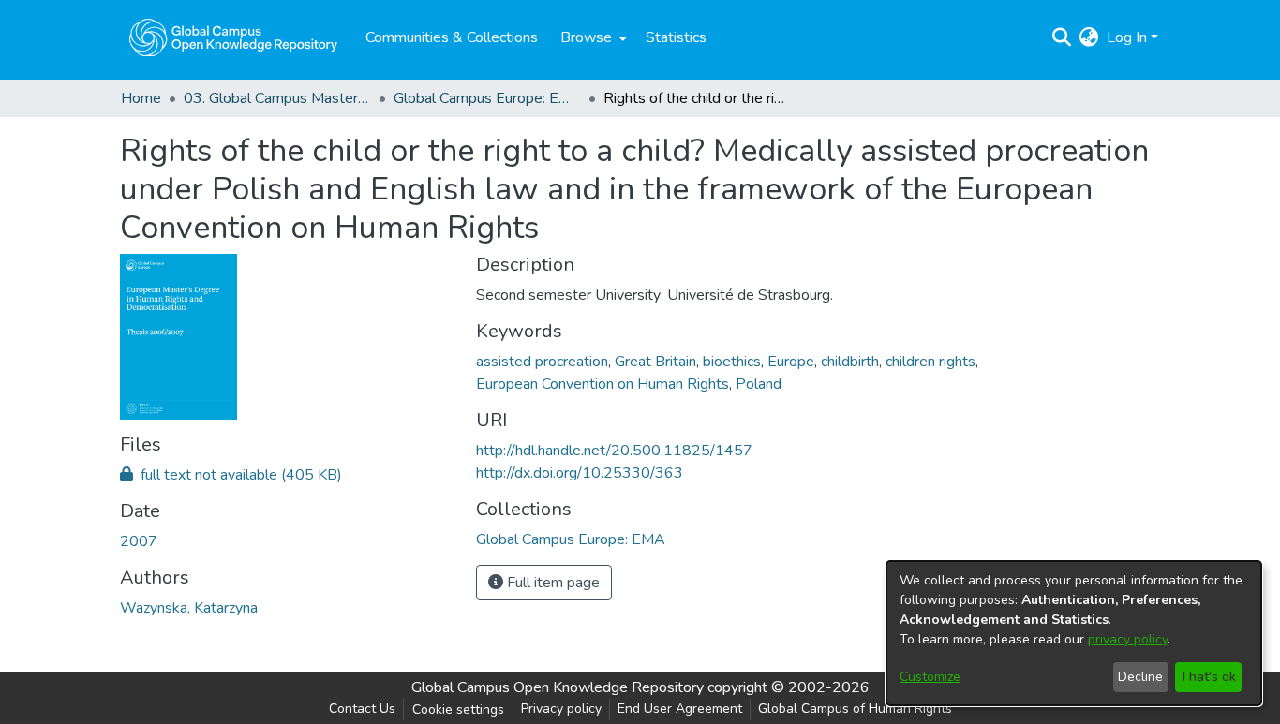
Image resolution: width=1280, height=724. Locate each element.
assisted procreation (542, 361)
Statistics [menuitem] (676, 37)
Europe (790, 361)
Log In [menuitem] (1127, 37)
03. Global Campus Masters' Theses (277, 98)
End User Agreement (680, 708)
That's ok (1208, 677)
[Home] (233, 37)
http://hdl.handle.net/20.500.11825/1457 (614, 450)
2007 (138, 541)
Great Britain (655, 361)
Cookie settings (458, 709)
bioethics (732, 361)
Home (141, 98)
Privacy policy (561, 708)
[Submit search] (1062, 37)
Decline (1140, 677)
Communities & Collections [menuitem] (451, 37)
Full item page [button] (551, 582)
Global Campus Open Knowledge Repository (557, 687)
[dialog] (1073, 633)
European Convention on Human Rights (602, 384)
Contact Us (362, 708)
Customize (930, 677)
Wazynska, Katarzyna (189, 608)
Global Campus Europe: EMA (487, 98)
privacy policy (1128, 639)
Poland (758, 384)
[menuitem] (592, 37)
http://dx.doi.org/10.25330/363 (579, 473)
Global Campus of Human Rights (855, 708)
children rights (930, 361)
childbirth (850, 361)
